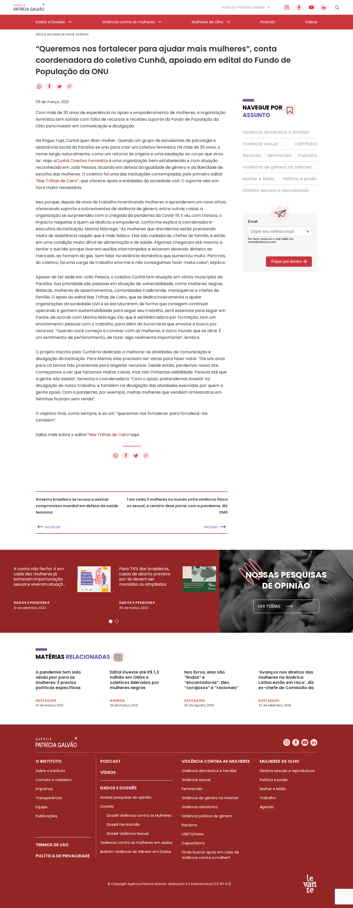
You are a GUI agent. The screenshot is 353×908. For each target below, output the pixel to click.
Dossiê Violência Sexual (127, 833)
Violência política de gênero (207, 816)
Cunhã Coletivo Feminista (82, 161)
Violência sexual (260, 144)
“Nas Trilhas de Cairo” (57, 181)
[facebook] (299, 7)
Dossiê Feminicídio (123, 824)
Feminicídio (279, 155)
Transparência (49, 797)
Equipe (42, 807)
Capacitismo (193, 843)
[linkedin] (323, 7)
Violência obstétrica (200, 807)
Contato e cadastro (54, 779)
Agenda (267, 807)
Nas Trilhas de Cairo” (110, 435)
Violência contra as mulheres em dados (136, 842)
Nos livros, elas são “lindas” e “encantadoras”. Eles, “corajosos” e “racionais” (211, 680)
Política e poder (300, 179)
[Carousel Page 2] (117, 621)
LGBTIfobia (306, 144)
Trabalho (307, 155)
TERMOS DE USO (52, 845)
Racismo (252, 155)
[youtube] (311, 7)
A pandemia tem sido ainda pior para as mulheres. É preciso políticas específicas (58, 680)
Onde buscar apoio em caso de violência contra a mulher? (210, 855)
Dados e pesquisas (31, 602)
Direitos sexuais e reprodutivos (276, 190)
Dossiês (107, 806)
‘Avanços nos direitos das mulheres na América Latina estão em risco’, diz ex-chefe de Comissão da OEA (286, 680)
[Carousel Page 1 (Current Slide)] (110, 621)
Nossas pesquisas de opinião (125, 797)
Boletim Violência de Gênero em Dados (135, 851)
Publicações (46, 816)
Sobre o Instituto (50, 770)
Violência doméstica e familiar (276, 132)
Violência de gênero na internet (277, 167)
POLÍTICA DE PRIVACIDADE (63, 856)
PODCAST (110, 761)
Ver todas (269, 606)
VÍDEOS (108, 772)
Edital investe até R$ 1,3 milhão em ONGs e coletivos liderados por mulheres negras (134, 680)
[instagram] (286, 7)
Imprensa (44, 788)
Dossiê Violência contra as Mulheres (139, 815)
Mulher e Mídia (259, 179)
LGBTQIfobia (193, 834)
